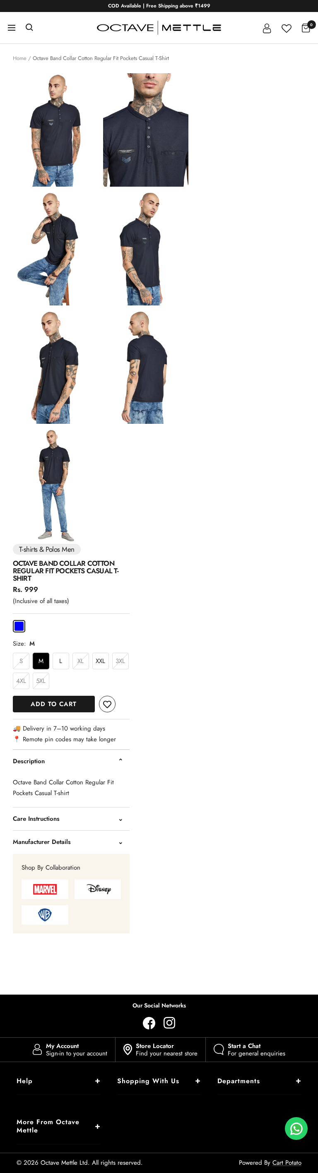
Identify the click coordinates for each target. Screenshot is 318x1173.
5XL (41, 680)
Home (19, 58)
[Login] (267, 28)
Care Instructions (36, 818)
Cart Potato (286, 1162)
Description (29, 761)
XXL (100, 661)
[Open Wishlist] (287, 27)
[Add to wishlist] (107, 704)
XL (80, 661)
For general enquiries (256, 1049)
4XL (21, 680)
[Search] (29, 28)
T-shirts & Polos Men (47, 549)
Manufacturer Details (42, 841)
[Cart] (306, 28)
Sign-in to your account (76, 1049)
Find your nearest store (167, 1049)
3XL (120, 661)
